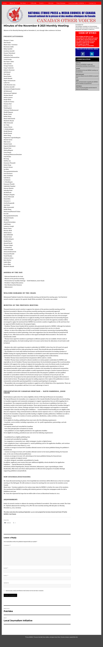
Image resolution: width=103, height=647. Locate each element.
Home (4, 3)
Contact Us (92, 3)
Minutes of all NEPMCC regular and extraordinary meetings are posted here (85, 64)
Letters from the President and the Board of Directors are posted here (86, 87)
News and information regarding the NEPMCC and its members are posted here (87, 82)
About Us (12, 3)
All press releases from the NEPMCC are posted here (87, 76)
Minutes (50, 3)
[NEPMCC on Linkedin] (92, 54)
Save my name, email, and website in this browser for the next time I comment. (25, 590)
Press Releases (60, 3)
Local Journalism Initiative (76, 3)
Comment (7, 545)
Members (23, 3)
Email (6, 575)
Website (6, 582)
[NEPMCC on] (87, 54)
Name (6, 568)
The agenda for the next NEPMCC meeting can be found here (87, 70)
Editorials (33, 3)
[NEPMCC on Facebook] (83, 54)
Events (41, 3)
